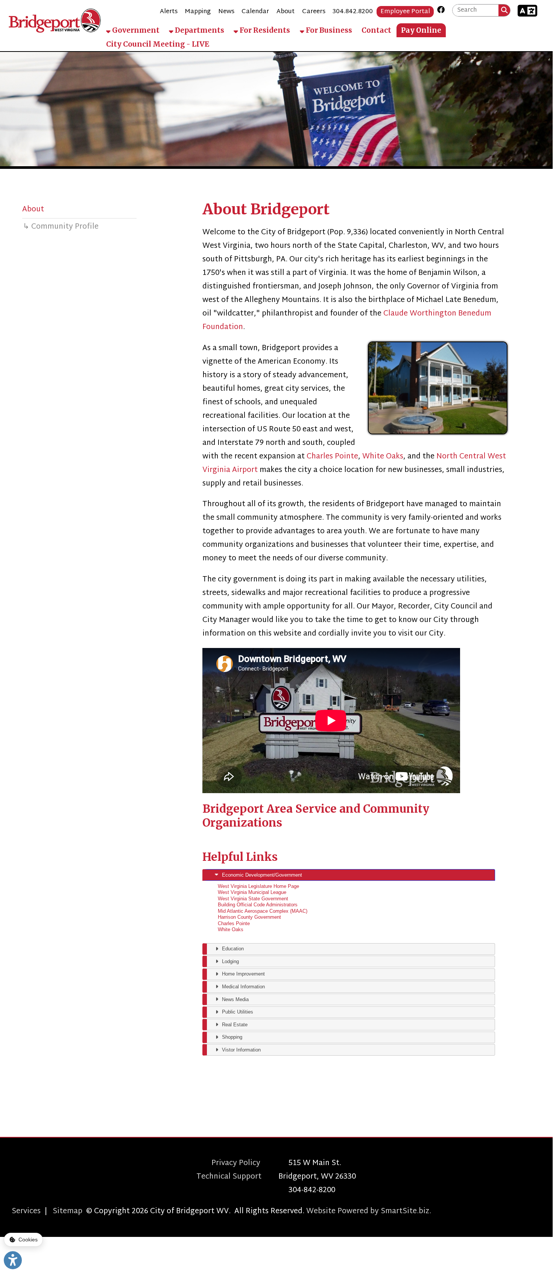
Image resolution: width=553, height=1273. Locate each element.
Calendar (255, 11)
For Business (328, 30)
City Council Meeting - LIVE (157, 44)
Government (135, 30)
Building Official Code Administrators (258, 904)
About (285, 11)
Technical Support (237, 1176)
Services (26, 1211)
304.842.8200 (353, 11)
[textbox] (475, 10)
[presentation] (348, 875)
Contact (376, 30)
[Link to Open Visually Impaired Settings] (13, 1260)
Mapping (198, 11)
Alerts (169, 11)
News (226, 11)
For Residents (264, 30)
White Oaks (382, 456)
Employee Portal (405, 11)
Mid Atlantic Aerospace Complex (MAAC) (262, 911)
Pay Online (421, 30)
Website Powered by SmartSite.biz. (368, 1211)
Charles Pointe (332, 456)
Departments (198, 30)
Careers (313, 11)
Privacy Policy (250, 1163)
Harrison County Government (249, 917)
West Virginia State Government (253, 898)
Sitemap (67, 1211)
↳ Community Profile (61, 227)
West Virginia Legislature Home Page (258, 886)
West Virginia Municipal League (252, 892)
